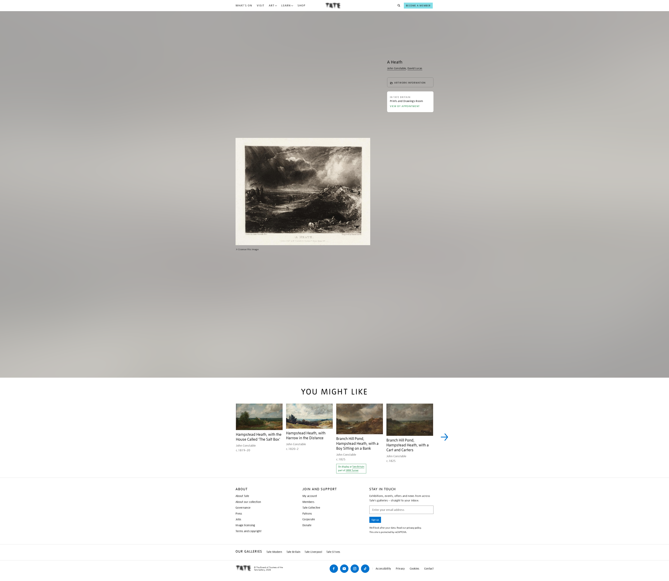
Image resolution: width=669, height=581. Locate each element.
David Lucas (414, 68)
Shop (301, 5)
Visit (260, 5)
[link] (247, 351)
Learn (286, 5)
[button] (397, 5)
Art (272, 5)
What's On (244, 5)
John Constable (396, 68)
